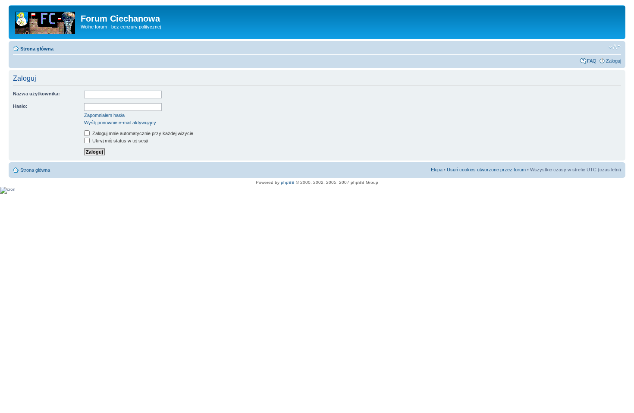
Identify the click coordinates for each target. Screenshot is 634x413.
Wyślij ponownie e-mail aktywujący (120, 122)
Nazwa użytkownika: (36, 93)
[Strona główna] (46, 21)
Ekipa (437, 169)
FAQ (591, 60)
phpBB (288, 182)
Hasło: (20, 106)
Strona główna (36, 48)
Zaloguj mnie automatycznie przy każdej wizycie (142, 133)
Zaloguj (613, 60)
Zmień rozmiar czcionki (615, 47)
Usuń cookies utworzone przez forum (486, 169)
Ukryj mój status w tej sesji (119, 140)
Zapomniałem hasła (104, 115)
